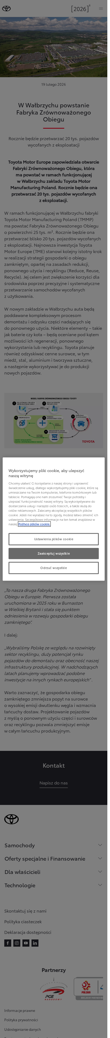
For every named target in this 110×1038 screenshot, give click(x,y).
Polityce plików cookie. (34, 524)
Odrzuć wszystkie (53, 567)
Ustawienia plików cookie (53, 539)
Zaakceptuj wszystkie (54, 553)
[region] (54, 519)
